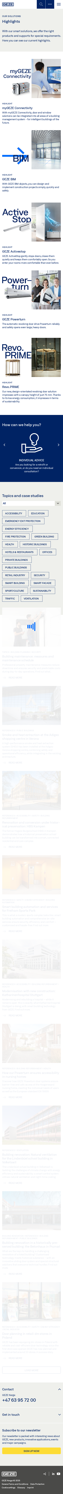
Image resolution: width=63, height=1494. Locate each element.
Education (38, 513)
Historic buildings (35, 544)
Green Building (44, 536)
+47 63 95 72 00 (19, 1400)
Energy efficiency (17, 528)
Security (39, 575)
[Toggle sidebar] (49, 4)
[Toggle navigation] (58, 4)
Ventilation (31, 598)
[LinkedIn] (53, 1474)
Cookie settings (8, 1487)
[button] (3, 445)
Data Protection (37, 1484)
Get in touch (11, 1414)
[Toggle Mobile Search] (41, 4)
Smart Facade (42, 583)
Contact (8, 1389)
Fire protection (15, 536)
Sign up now (31, 1451)
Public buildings (16, 567)
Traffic (10, 598)
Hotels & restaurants (19, 552)
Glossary (21, 1487)
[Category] (31, 505)
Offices (47, 552)
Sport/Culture (14, 590)
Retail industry (15, 575)
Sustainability (42, 590)
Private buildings (16, 559)
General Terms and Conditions (15, 1484)
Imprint (30, 1487)
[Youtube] (58, 1474)
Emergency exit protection (22, 521)
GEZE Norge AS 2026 (11, 1480)
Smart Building (15, 583)
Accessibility (13, 513)
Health (9, 544)
